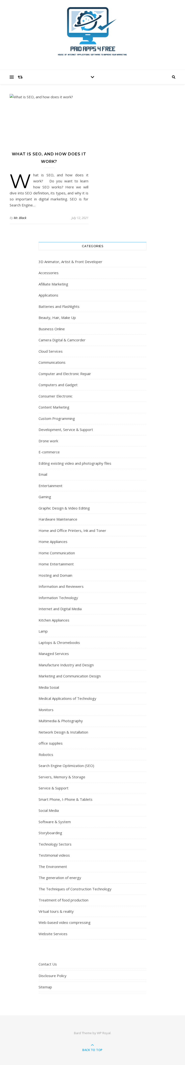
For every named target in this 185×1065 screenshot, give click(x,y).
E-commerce (49, 452)
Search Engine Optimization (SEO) (66, 765)
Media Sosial (49, 687)
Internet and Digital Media (60, 608)
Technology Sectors (55, 844)
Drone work (48, 440)
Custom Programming (57, 418)
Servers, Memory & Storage (62, 776)
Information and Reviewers (61, 586)
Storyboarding (50, 832)
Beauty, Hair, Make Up (57, 317)
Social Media (49, 810)
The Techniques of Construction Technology (75, 888)
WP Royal (104, 1033)
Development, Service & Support (66, 429)
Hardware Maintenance (58, 519)
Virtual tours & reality (56, 911)
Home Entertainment (56, 564)
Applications (48, 295)
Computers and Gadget (58, 384)
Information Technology (58, 597)
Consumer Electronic (56, 396)
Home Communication (57, 552)
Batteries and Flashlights (59, 306)
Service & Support (53, 788)
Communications (52, 362)
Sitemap (45, 987)
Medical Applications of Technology (67, 698)
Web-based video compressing (65, 922)
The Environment (53, 866)
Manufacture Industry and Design (66, 664)
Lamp (43, 631)
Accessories (49, 272)
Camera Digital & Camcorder (62, 339)
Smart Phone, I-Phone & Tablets (65, 799)
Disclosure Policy (52, 975)
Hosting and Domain (55, 575)
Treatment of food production (63, 900)
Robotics (46, 754)
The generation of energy (60, 877)
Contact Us (48, 964)
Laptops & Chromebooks (59, 642)
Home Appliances (53, 541)
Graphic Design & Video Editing (64, 508)
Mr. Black (20, 218)
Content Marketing (54, 407)
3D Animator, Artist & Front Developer (70, 261)
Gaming (45, 496)
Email (43, 474)
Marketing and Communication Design (70, 676)
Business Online (52, 328)
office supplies (51, 743)
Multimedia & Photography (61, 720)
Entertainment (50, 485)
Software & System (55, 821)
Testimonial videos (54, 855)
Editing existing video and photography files (75, 463)
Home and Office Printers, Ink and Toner (72, 530)
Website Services (53, 933)
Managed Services (54, 653)
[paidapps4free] (92, 33)
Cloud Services (51, 351)
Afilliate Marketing (53, 284)
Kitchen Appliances (54, 620)
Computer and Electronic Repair (65, 373)
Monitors (46, 709)
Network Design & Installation (63, 732)
